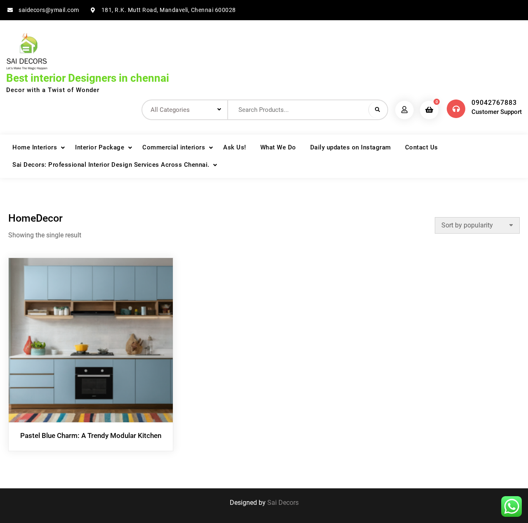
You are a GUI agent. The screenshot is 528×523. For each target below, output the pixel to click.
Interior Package (99, 147)
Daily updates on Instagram (350, 147)
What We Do (278, 147)
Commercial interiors (173, 147)
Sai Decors (283, 502)
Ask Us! (234, 147)
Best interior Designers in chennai (87, 78)
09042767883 (494, 102)
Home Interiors (34, 147)
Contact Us (421, 147)
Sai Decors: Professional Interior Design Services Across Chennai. (111, 164)
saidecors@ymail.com (49, 10)
